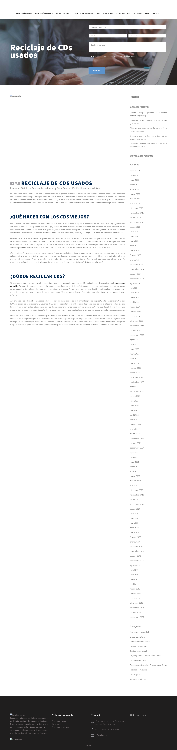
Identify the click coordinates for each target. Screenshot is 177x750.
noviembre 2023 (137, 325)
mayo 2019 (135, 579)
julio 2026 (134, 175)
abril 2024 (134, 302)
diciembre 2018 (136, 603)
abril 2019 (134, 584)
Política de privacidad (60, 727)
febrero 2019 (135, 593)
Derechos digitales (137, 637)
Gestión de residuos (42, 188)
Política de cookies (59, 721)
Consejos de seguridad (139, 632)
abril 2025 (134, 245)
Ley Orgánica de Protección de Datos (145, 655)
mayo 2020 (135, 523)
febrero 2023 (135, 368)
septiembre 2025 (137, 222)
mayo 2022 (135, 410)
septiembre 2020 (137, 504)
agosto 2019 (135, 565)
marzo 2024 (135, 307)
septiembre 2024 (137, 278)
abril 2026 (134, 189)
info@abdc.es (101, 735)
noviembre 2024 (137, 269)
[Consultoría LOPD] (123, 7)
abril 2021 (134, 471)
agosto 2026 (135, 170)
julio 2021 (134, 457)
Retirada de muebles (138, 670)
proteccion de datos (138, 660)
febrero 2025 (135, 255)
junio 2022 (134, 405)
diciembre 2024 (136, 264)
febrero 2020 (135, 537)
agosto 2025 (135, 227)
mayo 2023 (135, 354)
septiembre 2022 (137, 391)
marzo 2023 (135, 363)
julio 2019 (134, 570)
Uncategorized (136, 674)
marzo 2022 (135, 419)
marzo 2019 (135, 589)
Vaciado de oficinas (138, 679)
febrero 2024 (135, 311)
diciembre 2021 (136, 433)
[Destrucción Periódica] (43, 7)
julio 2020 (134, 513)
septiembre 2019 (137, 560)
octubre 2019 (135, 556)
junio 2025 (134, 236)
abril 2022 (134, 415)
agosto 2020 (135, 509)
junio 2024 (134, 292)
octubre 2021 (135, 443)
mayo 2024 (135, 297)
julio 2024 (134, 288)
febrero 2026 (135, 199)
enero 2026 (135, 203)
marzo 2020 (135, 532)
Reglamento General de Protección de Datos (148, 665)
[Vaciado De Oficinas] (105, 7)
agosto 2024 (135, 283)
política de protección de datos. (123, 56)
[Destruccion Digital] (63, 7)
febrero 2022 (135, 424)
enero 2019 (135, 598)
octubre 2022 (135, 386)
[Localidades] (137, 7)
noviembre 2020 (137, 495)
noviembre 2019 (137, 551)
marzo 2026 (135, 194)
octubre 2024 (135, 274)
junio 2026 (134, 180)
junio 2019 (134, 574)
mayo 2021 (135, 466)
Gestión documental (138, 651)
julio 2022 (134, 401)
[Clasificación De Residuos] (84, 7)
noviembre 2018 (137, 607)
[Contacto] (155, 7)
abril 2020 (134, 527)
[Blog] (147, 7)
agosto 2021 (135, 452)
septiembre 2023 (137, 335)
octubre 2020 (135, 499)
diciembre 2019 (136, 546)
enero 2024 (135, 316)
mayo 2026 (135, 184)
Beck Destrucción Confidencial (73, 188)
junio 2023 (134, 349)
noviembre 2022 (137, 382)
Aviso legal (56, 724)
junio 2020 (134, 518)
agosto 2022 (135, 396)
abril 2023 (134, 358)
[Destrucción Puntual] (24, 7)
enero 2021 (135, 485)
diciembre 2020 (136, 490)
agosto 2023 (135, 339)
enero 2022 (135, 429)
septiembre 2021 (137, 448)
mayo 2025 (135, 241)
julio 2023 (134, 344)
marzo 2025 (135, 250)
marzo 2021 (135, 476)
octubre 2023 (135, 330)
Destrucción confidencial (140, 641)
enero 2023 (135, 372)
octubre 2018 (135, 612)
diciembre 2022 (136, 377)
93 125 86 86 (113, 729)
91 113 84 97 (101, 729)
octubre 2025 (135, 217)
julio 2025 (134, 231)
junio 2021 (134, 462)
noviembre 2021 (137, 438)
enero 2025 (135, 260)
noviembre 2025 (137, 213)
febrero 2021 (135, 480)
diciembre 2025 (136, 208)
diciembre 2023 (136, 321)
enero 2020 (135, 542)
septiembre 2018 (137, 617)
